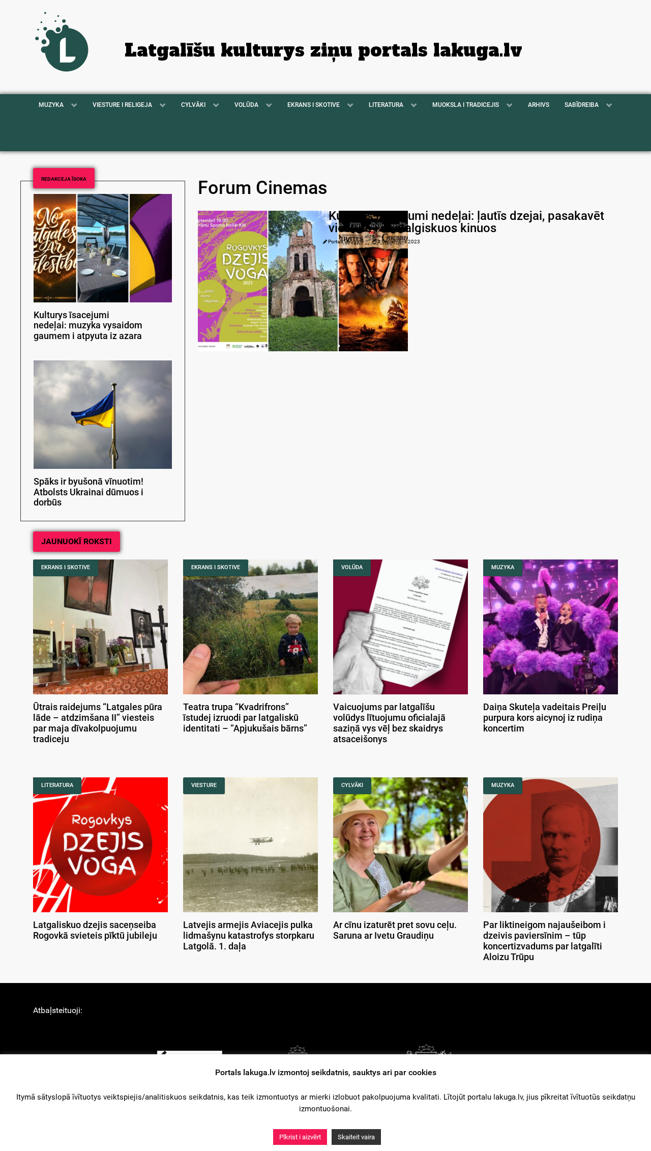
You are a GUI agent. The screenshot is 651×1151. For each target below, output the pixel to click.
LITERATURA (57, 785)
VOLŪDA (352, 567)
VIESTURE (204, 785)
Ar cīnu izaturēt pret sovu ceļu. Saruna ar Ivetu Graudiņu (395, 930)
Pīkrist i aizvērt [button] (300, 1137)
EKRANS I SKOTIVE (65, 567)
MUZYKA (502, 567)
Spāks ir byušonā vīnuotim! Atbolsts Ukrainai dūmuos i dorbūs (88, 492)
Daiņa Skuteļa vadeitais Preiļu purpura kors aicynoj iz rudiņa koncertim (544, 718)
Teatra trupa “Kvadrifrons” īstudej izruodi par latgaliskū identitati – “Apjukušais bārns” (245, 718)
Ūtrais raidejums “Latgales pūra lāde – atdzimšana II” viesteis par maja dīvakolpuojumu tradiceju (97, 723)
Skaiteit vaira (356, 1137)
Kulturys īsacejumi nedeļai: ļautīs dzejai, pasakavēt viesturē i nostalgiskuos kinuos (466, 222)
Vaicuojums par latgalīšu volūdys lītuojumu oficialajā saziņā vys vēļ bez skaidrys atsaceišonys (389, 723)
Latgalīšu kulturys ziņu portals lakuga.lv (323, 50)
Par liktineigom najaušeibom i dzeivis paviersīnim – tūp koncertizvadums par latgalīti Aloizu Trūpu (544, 941)
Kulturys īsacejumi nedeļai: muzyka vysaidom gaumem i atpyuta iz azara (88, 326)
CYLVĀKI (352, 785)
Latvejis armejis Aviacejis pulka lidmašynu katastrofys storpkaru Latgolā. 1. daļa (248, 935)
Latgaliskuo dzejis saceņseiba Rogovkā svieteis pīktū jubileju (95, 930)
